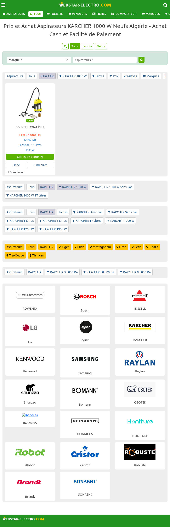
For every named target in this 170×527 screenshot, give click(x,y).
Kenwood (30, 371)
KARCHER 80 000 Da (137, 272)
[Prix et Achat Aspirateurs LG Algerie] (29, 327)
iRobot (30, 465)
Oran (122, 247)
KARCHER (47, 76)
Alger (65, 247)
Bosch (85, 310)
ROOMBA (30, 422)
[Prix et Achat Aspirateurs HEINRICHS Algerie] (85, 420)
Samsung (85, 373)
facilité (87, 46)
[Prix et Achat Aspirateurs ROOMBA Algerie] (30, 415)
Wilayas (131, 76)
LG (30, 342)
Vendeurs (79, 14)
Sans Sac (24, 145)
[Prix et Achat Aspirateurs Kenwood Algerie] (30, 358)
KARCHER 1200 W (22, 229)
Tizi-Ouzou (16, 255)
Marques (153, 14)
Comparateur (125, 14)
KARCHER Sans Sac (124, 212)
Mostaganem (102, 247)
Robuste (140, 465)
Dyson (85, 340)
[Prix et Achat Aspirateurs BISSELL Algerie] (139, 295)
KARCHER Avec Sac (89, 212)
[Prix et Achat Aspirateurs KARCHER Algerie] (139, 326)
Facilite (57, 14)
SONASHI (85, 494)
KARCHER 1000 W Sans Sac (113, 187)
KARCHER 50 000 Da (100, 272)
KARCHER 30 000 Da (64, 272)
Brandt (30, 496)
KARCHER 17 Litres (88, 221)
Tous (37, 14)
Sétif (138, 247)
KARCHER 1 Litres (22, 221)
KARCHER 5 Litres (55, 221)
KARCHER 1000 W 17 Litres (28, 195)
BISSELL (140, 308)
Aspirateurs (15, 14)
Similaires (40, 165)
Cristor (85, 465)
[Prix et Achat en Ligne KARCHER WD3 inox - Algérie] (29, 102)
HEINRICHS (85, 434)
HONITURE (140, 436)
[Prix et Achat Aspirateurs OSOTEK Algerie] (139, 389)
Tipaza (153, 247)
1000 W (30, 150)
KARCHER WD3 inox (30, 127)
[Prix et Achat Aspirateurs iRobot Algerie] (30, 452)
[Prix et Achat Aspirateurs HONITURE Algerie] (140, 421)
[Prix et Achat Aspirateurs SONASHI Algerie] (85, 481)
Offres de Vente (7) (30, 157)
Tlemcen (38, 255)
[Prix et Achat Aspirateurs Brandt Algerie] (29, 482)
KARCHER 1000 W (75, 76)
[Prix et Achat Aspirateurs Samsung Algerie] (85, 359)
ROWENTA (30, 308)
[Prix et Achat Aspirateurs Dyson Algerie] (85, 326)
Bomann (85, 404)
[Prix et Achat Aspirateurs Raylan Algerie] (139, 358)
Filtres (100, 76)
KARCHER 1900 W (55, 229)
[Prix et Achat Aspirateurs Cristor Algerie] (85, 452)
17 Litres (35, 145)
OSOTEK (140, 402)
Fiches (101, 14)
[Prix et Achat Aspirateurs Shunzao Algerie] (30, 389)
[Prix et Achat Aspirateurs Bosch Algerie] (85, 296)
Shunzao (30, 402)
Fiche (16, 165)
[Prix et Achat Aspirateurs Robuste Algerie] (139, 452)
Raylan (140, 371)
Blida (80, 247)
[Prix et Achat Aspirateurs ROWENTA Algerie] (30, 295)
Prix (115, 76)
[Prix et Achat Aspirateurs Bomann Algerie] (85, 390)
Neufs (101, 46)
